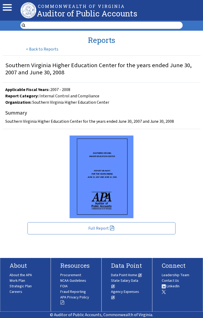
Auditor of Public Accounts (87, 13)
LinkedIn (172, 286)
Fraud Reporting (73, 291)
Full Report (98, 228)
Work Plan (17, 280)
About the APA (21, 275)
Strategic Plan (21, 286)
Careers (16, 291)
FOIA (64, 286)
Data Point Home (124, 275)
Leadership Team (175, 275)
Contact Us (170, 280)
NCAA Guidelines (73, 280)
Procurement (70, 275)
